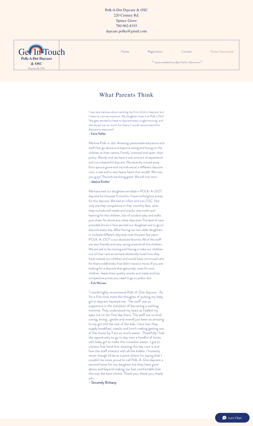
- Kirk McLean (97, 283)
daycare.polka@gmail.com (126, 30)
